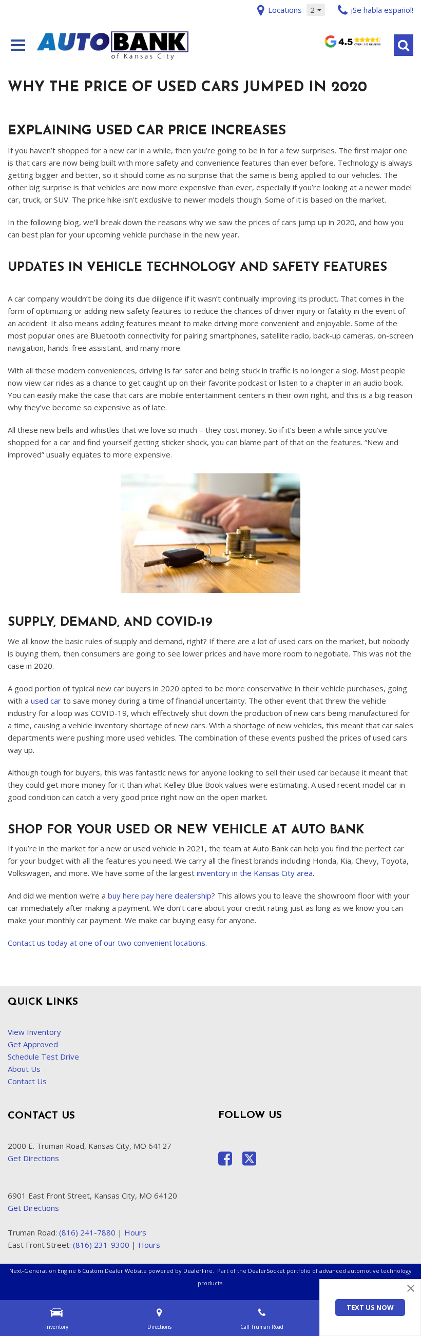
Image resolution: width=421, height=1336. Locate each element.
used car (46, 700)
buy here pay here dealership (160, 895)
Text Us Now (370, 1307)
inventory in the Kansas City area (255, 873)
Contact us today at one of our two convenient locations (106, 943)
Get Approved (33, 1044)
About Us (24, 1069)
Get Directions (33, 1158)
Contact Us (27, 1081)
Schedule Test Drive (43, 1056)
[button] (403, 45)
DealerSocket (266, 1270)
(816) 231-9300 (101, 1245)
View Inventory (34, 1032)
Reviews (352, 44)
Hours (135, 1232)
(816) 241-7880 (87, 1232)
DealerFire (198, 1270)
